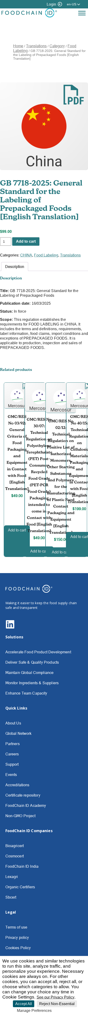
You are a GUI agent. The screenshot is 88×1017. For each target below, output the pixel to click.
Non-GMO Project (20, 815)
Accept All (23, 1004)
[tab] (14, 266)
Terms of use (16, 927)
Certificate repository (22, 795)
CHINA (26, 255)
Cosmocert (14, 856)
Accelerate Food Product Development (38, 652)
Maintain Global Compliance (29, 672)
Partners (12, 743)
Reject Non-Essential (57, 1004)
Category (57, 46)
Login (51, 4)
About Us (13, 723)
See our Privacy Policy (55, 997)
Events (11, 774)
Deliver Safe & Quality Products (32, 662)
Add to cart (26, 241)
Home (18, 46)
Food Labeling (46, 255)
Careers (12, 754)
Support (12, 764)
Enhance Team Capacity (26, 693)
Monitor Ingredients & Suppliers (32, 682)
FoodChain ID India (22, 866)
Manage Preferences (34, 1011)
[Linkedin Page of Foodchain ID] (10, 627)
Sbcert (10, 897)
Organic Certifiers (20, 887)
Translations (36, 46)
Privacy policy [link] (65, 1011)
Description (14, 266)
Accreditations (17, 785)
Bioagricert (14, 845)
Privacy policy (17, 937)
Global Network (18, 733)
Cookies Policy (18, 947)
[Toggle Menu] (82, 13)
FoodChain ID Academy (25, 805)
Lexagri (11, 876)
